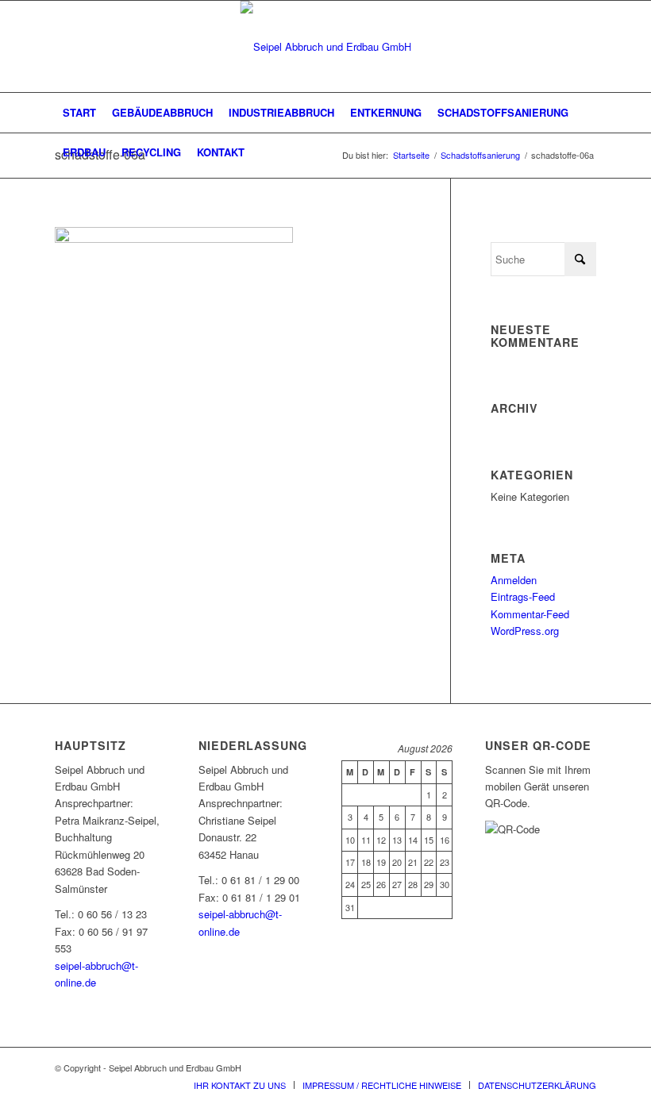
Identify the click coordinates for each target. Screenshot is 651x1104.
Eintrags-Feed (523, 596)
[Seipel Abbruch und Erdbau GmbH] (326, 46)
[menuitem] (79, 113)
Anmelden (514, 579)
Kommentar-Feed (530, 613)
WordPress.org (525, 630)
